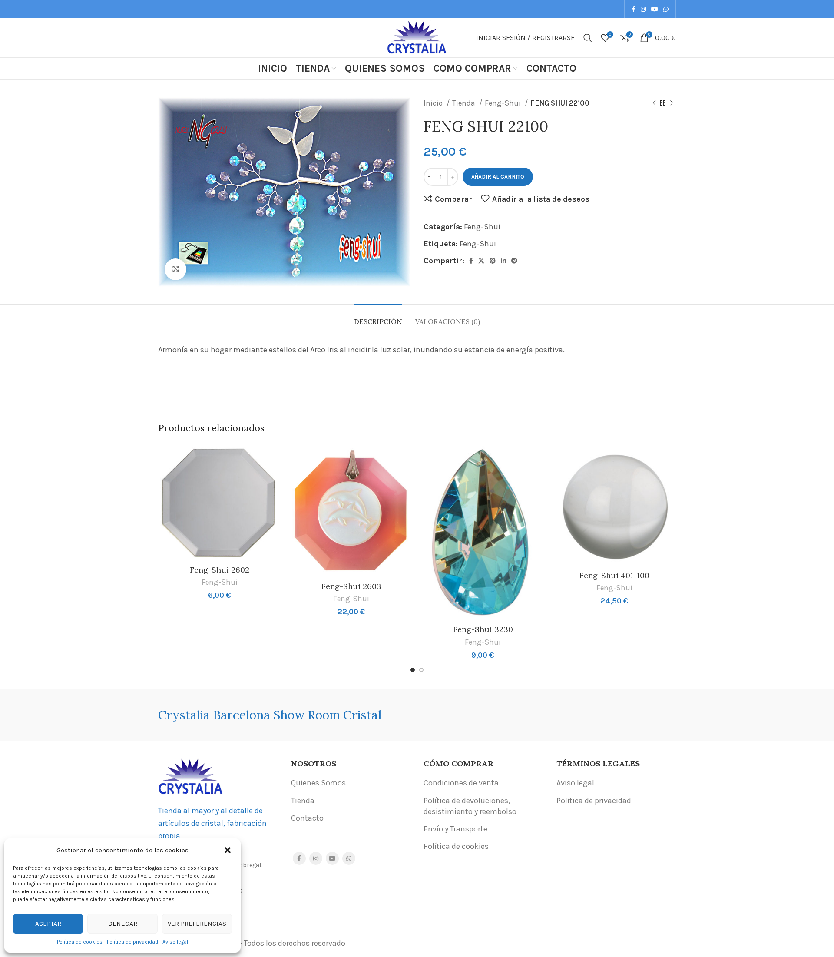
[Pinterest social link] (492, 260)
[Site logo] (417, 37)
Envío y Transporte (455, 829)
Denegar (122, 923)
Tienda (464, 103)
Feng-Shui (504, 103)
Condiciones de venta (461, 783)
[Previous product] (654, 103)
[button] (227, 850)
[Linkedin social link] (503, 260)
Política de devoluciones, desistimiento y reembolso (470, 806)
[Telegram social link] (514, 260)
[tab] (378, 317)
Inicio (434, 103)
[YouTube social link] (655, 9)
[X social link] (481, 260)
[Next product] (671, 103)
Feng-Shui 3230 (483, 629)
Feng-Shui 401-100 (614, 575)
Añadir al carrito (497, 176)
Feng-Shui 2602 (219, 570)
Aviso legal (175, 942)
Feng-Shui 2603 (351, 586)
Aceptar (48, 923)
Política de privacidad (132, 942)
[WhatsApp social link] (666, 9)
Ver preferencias (197, 923)
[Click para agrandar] (175, 269)
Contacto (307, 818)
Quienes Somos (318, 783)
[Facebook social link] (633, 9)
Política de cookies (80, 942)
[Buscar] (587, 37)
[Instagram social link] (643, 9)
